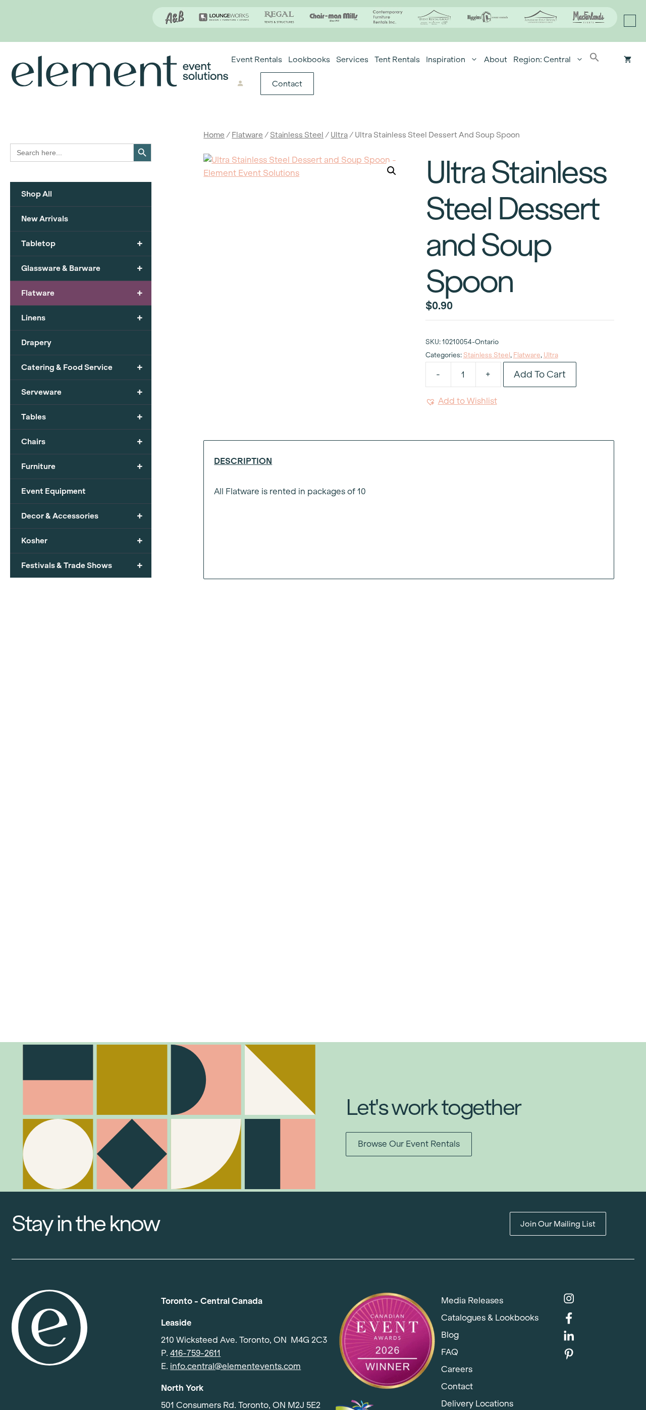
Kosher (82, 540)
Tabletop (82, 243)
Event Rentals (256, 59)
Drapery (36, 342)
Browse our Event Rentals (409, 1144)
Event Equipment (53, 491)
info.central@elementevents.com (235, 1366)
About (495, 59)
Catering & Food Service (82, 367)
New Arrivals (44, 218)
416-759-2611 (195, 1353)
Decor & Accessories (82, 516)
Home (214, 134)
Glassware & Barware (82, 268)
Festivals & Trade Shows (82, 565)
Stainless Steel (297, 134)
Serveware (82, 392)
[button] (594, 59)
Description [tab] (243, 461)
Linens (82, 317)
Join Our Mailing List (558, 1223)
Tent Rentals (397, 59)
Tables (82, 416)
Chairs (82, 441)
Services (352, 59)
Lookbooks (309, 59)
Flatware (247, 134)
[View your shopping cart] (627, 59)
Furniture (82, 466)
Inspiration (445, 59)
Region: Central (542, 59)
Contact (287, 83)
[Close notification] (630, 21)
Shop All (36, 194)
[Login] (240, 84)
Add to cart (540, 374)
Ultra (339, 134)
